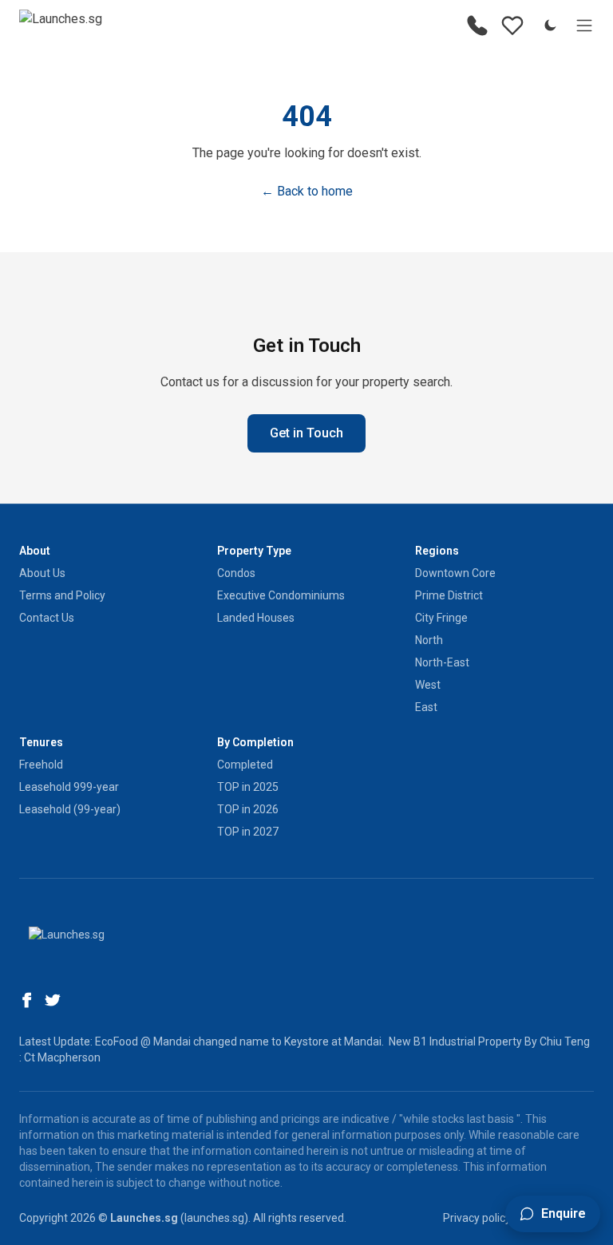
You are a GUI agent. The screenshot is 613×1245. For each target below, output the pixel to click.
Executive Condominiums (281, 595)
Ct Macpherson (62, 1057)
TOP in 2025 (248, 787)
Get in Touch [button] (306, 433)
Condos (236, 573)
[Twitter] (53, 1000)
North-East (442, 662)
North (429, 640)
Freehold (41, 764)
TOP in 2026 (248, 809)
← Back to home (307, 191)
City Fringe (441, 617)
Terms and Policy (62, 595)
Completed (245, 764)
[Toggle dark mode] (550, 25)
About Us (42, 573)
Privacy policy (477, 1217)
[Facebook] (27, 1000)
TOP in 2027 (248, 831)
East (426, 707)
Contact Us (46, 617)
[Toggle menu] (584, 26)
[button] (552, 1214)
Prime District (449, 595)
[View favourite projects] (512, 26)
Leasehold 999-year (69, 787)
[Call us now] (477, 26)
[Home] (61, 25)
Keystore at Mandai (333, 1041)
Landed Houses (256, 617)
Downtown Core (455, 573)
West (428, 684)
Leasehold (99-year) (70, 809)
